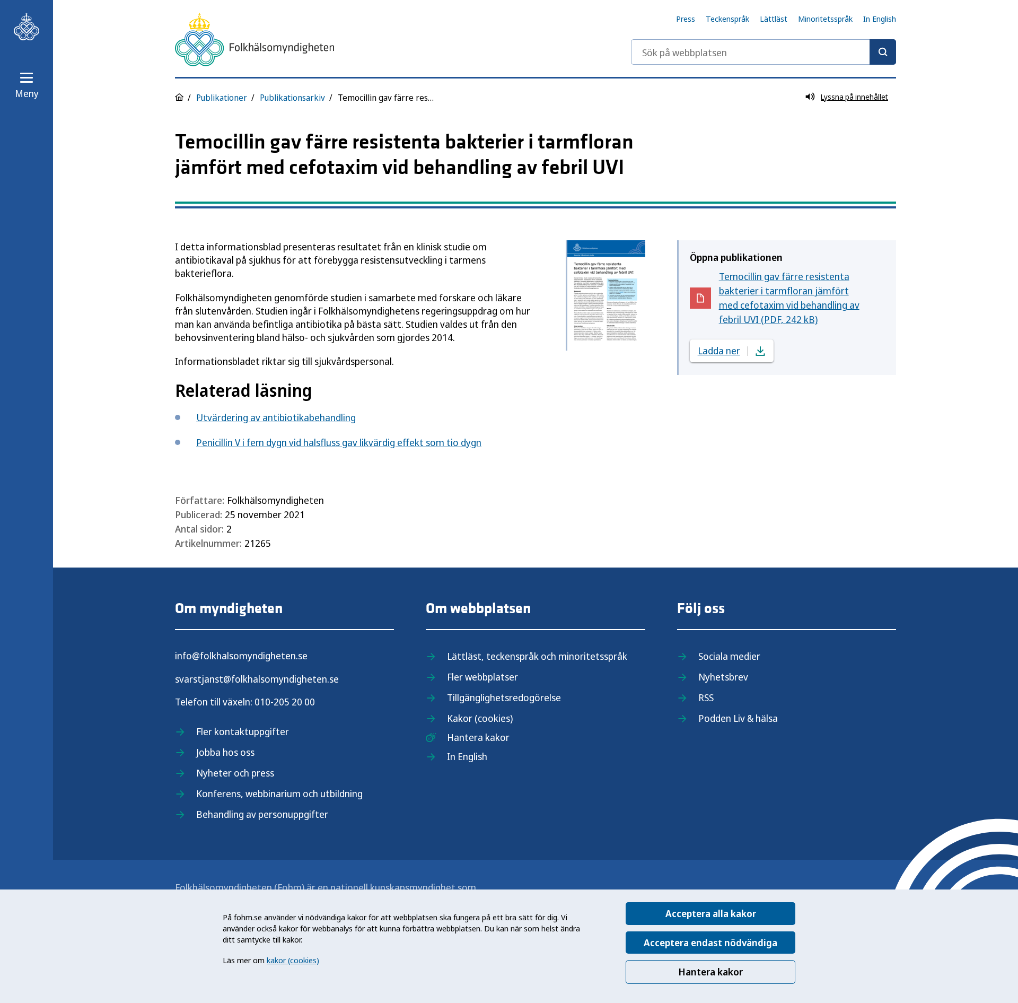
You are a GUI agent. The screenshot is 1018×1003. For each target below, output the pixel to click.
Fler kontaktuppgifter (242, 731)
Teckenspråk (727, 18)
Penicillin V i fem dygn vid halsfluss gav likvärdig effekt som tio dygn (338, 442)
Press (685, 18)
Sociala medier (729, 656)
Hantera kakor (710, 971)
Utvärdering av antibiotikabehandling (276, 417)
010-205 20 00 (284, 701)
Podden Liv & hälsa (738, 718)
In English (879, 18)
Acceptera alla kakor (710, 913)
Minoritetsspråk (825, 18)
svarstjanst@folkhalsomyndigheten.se (257, 679)
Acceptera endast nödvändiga (710, 942)
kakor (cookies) (293, 960)
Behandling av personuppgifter (262, 814)
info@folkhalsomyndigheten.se (241, 655)
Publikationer (221, 97)
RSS (706, 697)
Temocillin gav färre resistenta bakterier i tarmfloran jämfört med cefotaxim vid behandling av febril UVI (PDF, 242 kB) (789, 298)
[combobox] (763, 52)
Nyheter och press (235, 772)
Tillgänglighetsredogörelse (504, 697)
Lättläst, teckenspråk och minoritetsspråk (537, 656)
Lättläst (773, 18)
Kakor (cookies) (480, 718)
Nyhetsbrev (723, 676)
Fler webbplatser (482, 676)
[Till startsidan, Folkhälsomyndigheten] (26, 26)
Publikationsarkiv (292, 97)
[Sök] (883, 52)
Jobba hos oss (225, 752)
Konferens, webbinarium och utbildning (279, 793)
